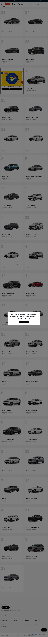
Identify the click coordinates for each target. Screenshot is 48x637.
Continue (24, 322)
